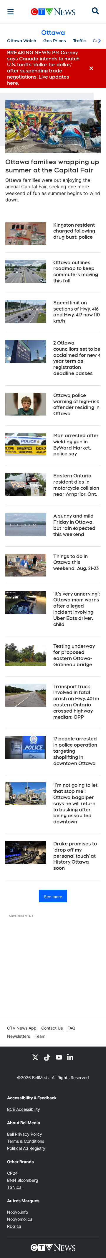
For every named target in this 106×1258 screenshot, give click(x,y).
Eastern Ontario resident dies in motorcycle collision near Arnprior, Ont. (76, 485)
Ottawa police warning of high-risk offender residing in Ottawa (76, 404)
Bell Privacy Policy (24, 1134)
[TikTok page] (47, 1057)
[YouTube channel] (58, 1057)
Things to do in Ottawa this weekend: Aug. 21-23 (76, 563)
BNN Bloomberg (22, 1180)
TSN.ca (14, 1187)
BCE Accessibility (23, 1109)
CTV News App (22, 1027)
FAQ (71, 1027)
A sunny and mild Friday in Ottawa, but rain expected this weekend (74, 525)
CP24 (12, 1173)
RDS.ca (14, 1226)
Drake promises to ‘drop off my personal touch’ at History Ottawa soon (75, 856)
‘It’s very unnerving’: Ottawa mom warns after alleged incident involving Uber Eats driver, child (76, 609)
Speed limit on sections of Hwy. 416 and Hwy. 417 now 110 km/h (76, 312)
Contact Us (52, 1027)
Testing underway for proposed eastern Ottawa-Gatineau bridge (74, 655)
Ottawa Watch (21, 40)
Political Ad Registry (26, 1148)
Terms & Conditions (25, 1141)
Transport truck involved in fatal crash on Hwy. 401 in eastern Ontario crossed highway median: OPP (76, 702)
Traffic (79, 40)
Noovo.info (17, 1212)
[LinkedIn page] (70, 1057)
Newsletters (18, 1036)
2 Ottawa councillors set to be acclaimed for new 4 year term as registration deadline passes (76, 358)
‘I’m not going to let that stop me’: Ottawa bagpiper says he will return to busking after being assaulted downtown (75, 803)
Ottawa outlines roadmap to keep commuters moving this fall (75, 272)
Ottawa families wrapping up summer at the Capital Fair (52, 166)
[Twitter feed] (35, 1057)
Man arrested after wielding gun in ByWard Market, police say (76, 445)
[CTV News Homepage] (53, 11)
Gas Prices (54, 40)
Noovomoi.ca (19, 1219)
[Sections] (10, 12)
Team (40, 1036)
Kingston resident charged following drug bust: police (74, 231)
